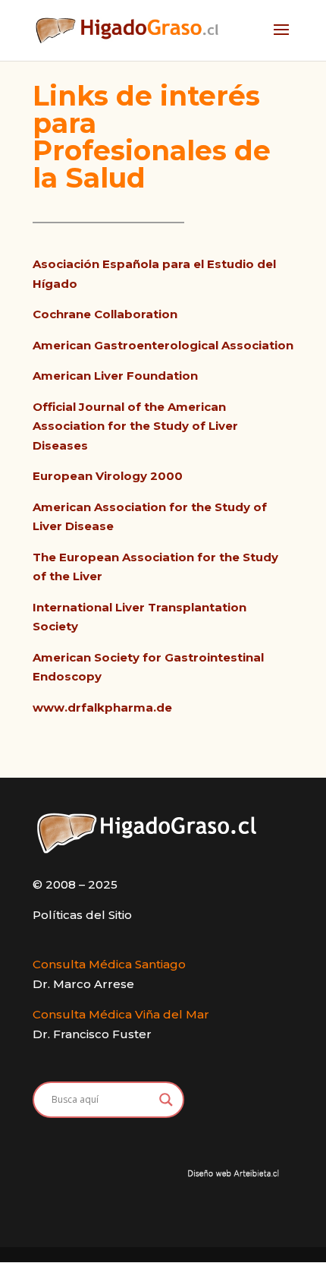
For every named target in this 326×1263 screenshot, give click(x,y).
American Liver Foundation (115, 375)
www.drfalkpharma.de (102, 707)
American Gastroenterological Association (163, 345)
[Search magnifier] (166, 1099)
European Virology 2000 (108, 476)
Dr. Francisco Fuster (92, 1034)
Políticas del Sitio (82, 915)
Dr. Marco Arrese (83, 984)
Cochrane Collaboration (105, 314)
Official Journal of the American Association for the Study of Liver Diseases (135, 426)
